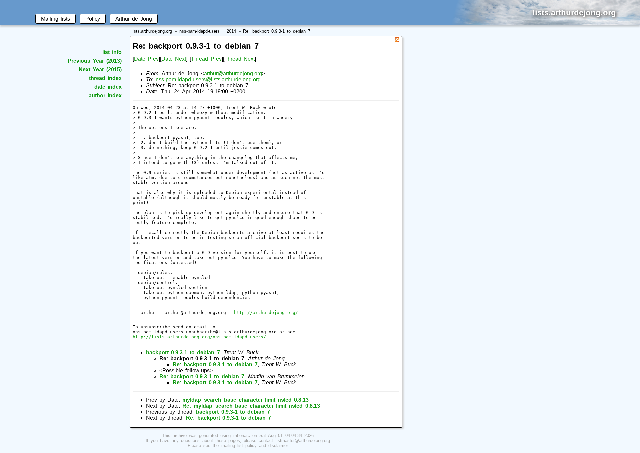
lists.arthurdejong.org (152, 31)
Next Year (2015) (100, 69)
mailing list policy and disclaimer (254, 445)
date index (108, 87)
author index (105, 95)
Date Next (173, 59)
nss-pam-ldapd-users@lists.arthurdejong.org (208, 79)
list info (112, 52)
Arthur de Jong (133, 19)
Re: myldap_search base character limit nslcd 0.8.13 (251, 406)
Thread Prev (206, 59)
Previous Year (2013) (95, 61)
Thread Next (239, 59)
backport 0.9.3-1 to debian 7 (183, 352)
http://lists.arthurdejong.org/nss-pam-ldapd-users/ (199, 336)
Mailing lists (55, 19)
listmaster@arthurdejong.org (303, 440)
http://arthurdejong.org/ (266, 312)
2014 (231, 31)
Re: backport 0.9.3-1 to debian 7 (276, 31)
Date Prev (146, 59)
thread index (105, 78)
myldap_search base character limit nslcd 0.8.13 (245, 400)
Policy (92, 19)
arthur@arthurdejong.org (233, 73)
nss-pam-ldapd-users (199, 31)
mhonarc (241, 435)
